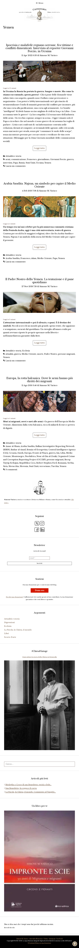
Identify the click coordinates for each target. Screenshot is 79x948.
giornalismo (43, 159)
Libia (62, 453)
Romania (62, 463)
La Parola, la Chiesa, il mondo (18, 630)
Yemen (47, 163)
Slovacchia (14, 466)
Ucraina (40, 163)
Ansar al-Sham (13, 446)
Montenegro (18, 456)
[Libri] (39, 488)
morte (40, 354)
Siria (5, 466)
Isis (57, 453)
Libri (6, 633)
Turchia (55, 466)
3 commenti (11, 469)
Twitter (45, 938)
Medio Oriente (44, 258)
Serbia (70, 463)
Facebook (59, 938)
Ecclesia (26, 351)
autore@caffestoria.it (35, 938)
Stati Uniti (30, 163)
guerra (70, 159)
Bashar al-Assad (18, 450)
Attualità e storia (13, 156)
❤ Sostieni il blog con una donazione (39, 943)
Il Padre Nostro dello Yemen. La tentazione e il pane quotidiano (39, 281)
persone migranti (66, 354)
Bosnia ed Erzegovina (37, 450)
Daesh (20, 453)
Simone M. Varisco (22, 938)
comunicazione (18, 159)
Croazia (13, 453)
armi (8, 159)
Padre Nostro (50, 354)
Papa (15, 163)
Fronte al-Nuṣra (40, 453)
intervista (7, 163)
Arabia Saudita (13, 258)
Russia (22, 163)
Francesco (32, 159)
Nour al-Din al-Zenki (47, 456)
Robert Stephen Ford (46, 463)
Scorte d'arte (10, 637)
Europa (27, 453)
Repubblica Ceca (27, 463)
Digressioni (9, 622)
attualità (9, 354)
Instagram (52, 938)
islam (33, 258)
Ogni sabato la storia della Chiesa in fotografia (39, 657)
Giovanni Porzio (58, 159)
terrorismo (45, 466)
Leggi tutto (39, 148)
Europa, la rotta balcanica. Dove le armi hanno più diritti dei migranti (39, 380)
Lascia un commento (16, 166)
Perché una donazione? (14, 597)
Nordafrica (30, 456)
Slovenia (24, 466)
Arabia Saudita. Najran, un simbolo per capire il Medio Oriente (39, 185)
